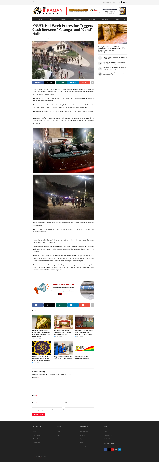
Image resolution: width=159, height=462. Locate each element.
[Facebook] (105, 449)
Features (105, 19)
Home (40, 19)
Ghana (58, 431)
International (60, 439)
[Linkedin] (119, 449)
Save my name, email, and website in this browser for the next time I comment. (57, 410)
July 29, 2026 (57, 360)
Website (67, 403)
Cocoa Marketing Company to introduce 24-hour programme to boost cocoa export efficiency (109, 49)
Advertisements (41, 2)
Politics (82, 442)
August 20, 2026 (37, 338)
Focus (117, 19)
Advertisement (37, 442)
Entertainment (108, 435)
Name (34, 396)
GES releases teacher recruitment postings (82, 357)
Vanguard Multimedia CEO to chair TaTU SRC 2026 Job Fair (63, 357)
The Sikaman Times (39, 38)
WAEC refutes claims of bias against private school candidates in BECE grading (84, 332)
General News (84, 431)
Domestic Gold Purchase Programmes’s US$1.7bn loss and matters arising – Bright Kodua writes (41, 333)
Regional (92, 19)
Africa (58, 435)
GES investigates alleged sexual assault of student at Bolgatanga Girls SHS (63, 332)
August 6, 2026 (79, 336)
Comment (35, 377)
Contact (56, 2)
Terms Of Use (37, 439)
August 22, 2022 (51, 38)
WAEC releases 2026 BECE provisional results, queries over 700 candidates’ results (41, 358)
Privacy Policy (36, 435)
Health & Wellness (109, 439)
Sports (105, 431)
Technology (78, 19)
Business (63, 19)
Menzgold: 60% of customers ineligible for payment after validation (114, 68)
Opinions (82, 439)
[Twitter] (109, 449)
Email (34, 403)
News (51, 19)
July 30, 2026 (36, 362)
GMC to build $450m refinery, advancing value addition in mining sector (114, 63)
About (34, 2)
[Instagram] (116, 449)
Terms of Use (50, 2)
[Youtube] (112, 449)
